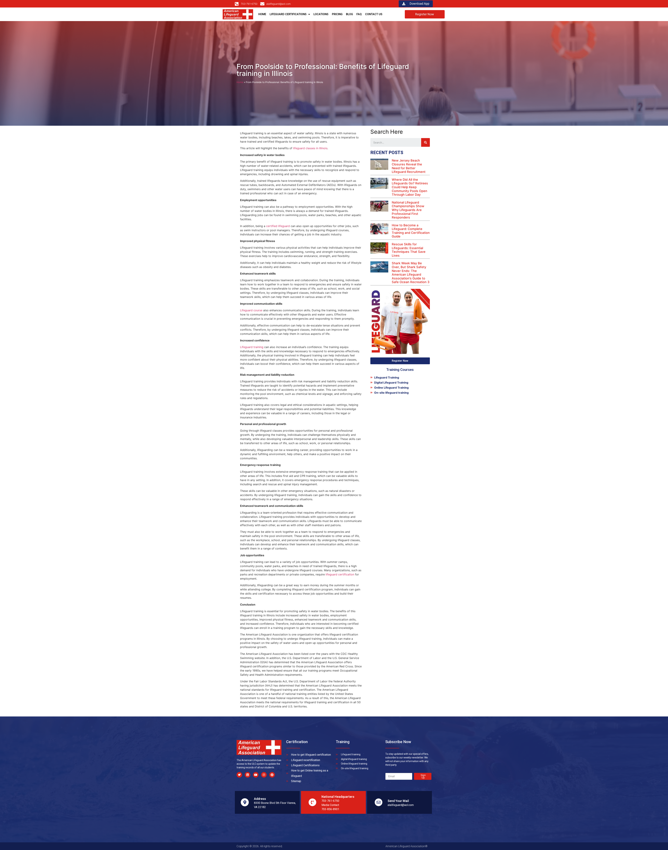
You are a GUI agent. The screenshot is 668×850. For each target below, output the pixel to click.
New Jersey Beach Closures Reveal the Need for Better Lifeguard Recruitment (409, 166)
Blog (349, 14)
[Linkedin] (247, 775)
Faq (359, 14)
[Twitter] (239, 775)
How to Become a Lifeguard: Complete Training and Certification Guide (411, 230)
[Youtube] (256, 775)
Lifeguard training (251, 347)
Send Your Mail (398, 801)
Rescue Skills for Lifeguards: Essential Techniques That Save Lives (409, 249)
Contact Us (373, 14)
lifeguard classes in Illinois (310, 148)
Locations (320, 14)
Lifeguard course (251, 310)
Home (262, 14)
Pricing (337, 14)
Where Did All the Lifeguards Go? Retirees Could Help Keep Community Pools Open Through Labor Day (410, 187)
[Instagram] (264, 775)
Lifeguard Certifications (288, 14)
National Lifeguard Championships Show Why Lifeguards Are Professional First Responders (408, 210)
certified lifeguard (278, 226)
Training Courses (400, 370)
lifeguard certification (340, 574)
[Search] (425, 142)
